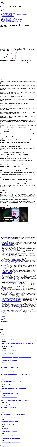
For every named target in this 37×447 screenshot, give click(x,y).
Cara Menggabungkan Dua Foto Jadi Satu (8, 13)
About (3, 2)
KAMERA (3, 8)
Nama (1, 331)
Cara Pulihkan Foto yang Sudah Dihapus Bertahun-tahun (13, 377)
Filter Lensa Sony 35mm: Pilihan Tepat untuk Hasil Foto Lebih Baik (15, 400)
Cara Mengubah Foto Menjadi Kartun (9, 417)
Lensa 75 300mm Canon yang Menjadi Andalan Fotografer (11, 21)
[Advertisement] (18, 36)
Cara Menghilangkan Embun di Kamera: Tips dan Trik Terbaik (14, 410)
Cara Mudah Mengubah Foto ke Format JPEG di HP (12, 404)
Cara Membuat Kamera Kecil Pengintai (8, 20)
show (5, 43)
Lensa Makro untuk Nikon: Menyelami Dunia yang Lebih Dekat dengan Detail (14, 14)
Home (1, 22)
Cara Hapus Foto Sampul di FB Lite (9, 424)
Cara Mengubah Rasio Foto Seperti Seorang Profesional (13, 414)
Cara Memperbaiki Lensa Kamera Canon (10, 384)
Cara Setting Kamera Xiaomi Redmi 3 (9, 397)
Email (1, 332)
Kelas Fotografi (4, 7)
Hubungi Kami (4, 3)
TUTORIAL (4, 10)
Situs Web (2, 334)
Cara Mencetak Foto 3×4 (7, 428)
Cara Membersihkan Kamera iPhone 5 (9, 431)
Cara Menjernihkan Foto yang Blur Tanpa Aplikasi (12, 435)
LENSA (3, 9)
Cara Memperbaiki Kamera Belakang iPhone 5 (11, 381)
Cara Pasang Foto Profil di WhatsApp (8, 16)
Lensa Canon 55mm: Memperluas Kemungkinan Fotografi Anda (14, 388)
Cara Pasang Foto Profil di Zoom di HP (8, 18)
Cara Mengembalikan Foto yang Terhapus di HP (11, 438)
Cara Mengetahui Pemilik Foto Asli (9, 407)
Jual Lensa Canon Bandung (7, 353)
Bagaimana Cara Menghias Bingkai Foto (10, 421)
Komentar (2, 329)
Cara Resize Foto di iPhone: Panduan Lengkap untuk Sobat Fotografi (16, 374)
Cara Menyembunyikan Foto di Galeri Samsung (11, 442)
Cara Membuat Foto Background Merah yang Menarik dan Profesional (13, 17)
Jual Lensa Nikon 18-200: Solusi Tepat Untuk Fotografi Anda (12, 19)
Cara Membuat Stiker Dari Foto (7, 15)
